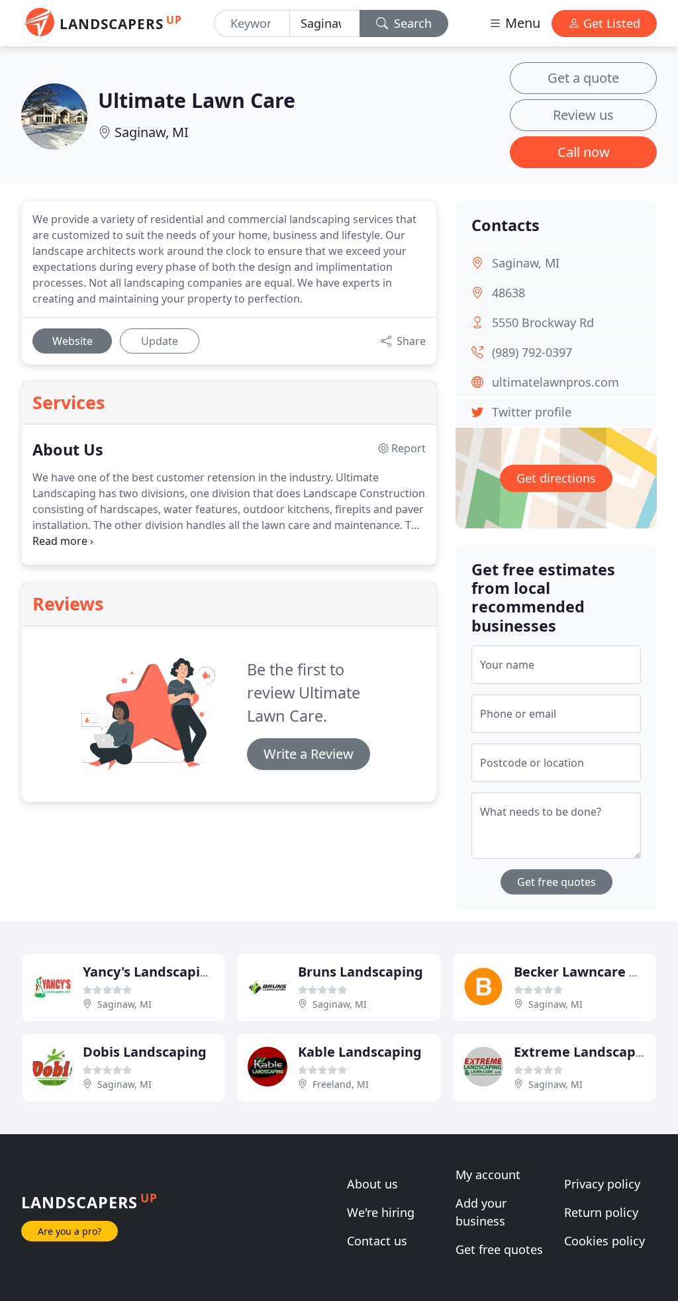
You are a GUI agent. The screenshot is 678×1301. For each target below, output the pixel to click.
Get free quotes (556, 882)
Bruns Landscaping (360, 972)
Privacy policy (602, 1184)
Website (72, 341)
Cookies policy (604, 1241)
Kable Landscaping (360, 1052)
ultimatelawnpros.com (555, 382)
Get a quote (583, 78)
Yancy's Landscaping (150, 972)
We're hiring (380, 1212)
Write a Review (309, 754)
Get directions (556, 478)
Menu (521, 23)
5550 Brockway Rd (543, 322)
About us (372, 1184)
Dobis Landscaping (145, 1052)
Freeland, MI (341, 1084)
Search (411, 23)
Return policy (601, 1212)
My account (488, 1174)
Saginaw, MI (152, 132)
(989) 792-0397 (532, 352)
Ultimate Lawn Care (196, 100)
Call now (583, 152)
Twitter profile (531, 412)
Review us (583, 115)
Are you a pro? (69, 1231)
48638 (508, 293)
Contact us (377, 1241)
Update (159, 341)
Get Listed (610, 23)
